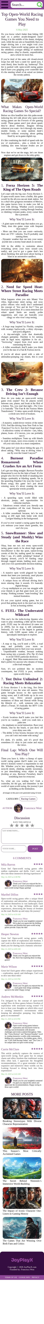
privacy (35, 1277)
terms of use (11, 1277)
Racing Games (28, 798)
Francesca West (27, 1269)
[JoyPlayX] (22, 1259)
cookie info (24, 1277)
